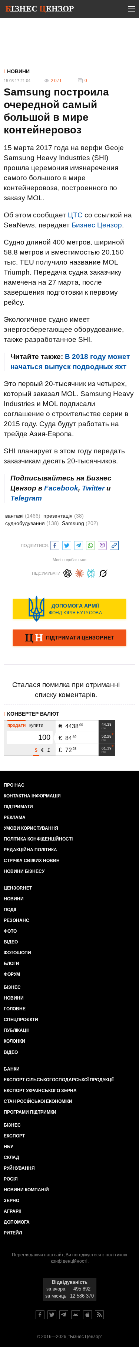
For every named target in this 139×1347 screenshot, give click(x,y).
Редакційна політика (30, 849)
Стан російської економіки (38, 1101)
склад (11, 1157)
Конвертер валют (33, 714)
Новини (18, 71)
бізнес (12, 1125)
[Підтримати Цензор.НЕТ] (69, 638)
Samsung (80, 523)
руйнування (19, 1168)
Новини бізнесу (24, 871)
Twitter (93, 488)
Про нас (14, 785)
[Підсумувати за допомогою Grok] (103, 572)
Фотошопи (17, 952)
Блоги (11, 963)
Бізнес (12, 987)
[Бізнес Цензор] (40, 10)
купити (36, 725)
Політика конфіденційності (38, 839)
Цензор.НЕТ (18, 888)
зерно (11, 1200)
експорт (14, 1136)
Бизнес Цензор (97, 225)
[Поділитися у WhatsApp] (90, 544)
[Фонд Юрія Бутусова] (69, 609)
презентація (63, 516)
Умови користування (31, 828)
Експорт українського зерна (40, 1090)
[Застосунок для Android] (75, 1314)
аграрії (12, 1211)
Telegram (26, 498)
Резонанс (16, 920)
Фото (10, 931)
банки (12, 1069)
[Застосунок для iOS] (87, 1314)
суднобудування (32, 523)
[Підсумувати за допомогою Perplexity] (91, 572)
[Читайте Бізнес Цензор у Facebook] (40, 1314)
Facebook (61, 488)
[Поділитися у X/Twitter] (66, 544)
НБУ (8, 1146)
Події (10, 909)
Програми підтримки (30, 1112)
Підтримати (18, 806)
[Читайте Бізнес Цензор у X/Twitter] (51, 1314)
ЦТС (75, 215)
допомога (17, 1222)
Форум (12, 974)
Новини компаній (26, 1189)
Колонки (14, 1041)
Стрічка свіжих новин (32, 860)
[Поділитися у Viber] (102, 544)
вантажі (22, 516)
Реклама (15, 817)
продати (16, 725)
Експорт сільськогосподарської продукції (58, 1079)
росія (11, 1179)
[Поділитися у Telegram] (78, 544)
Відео (11, 942)
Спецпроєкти (21, 1019)
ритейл (13, 1233)
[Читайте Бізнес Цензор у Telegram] (63, 1314)
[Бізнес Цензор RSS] (99, 1314)
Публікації (16, 1030)
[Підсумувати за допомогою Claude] (79, 572)
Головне (15, 1008)
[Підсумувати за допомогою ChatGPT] (67, 572)
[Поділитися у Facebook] (54, 544)
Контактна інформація (32, 796)
